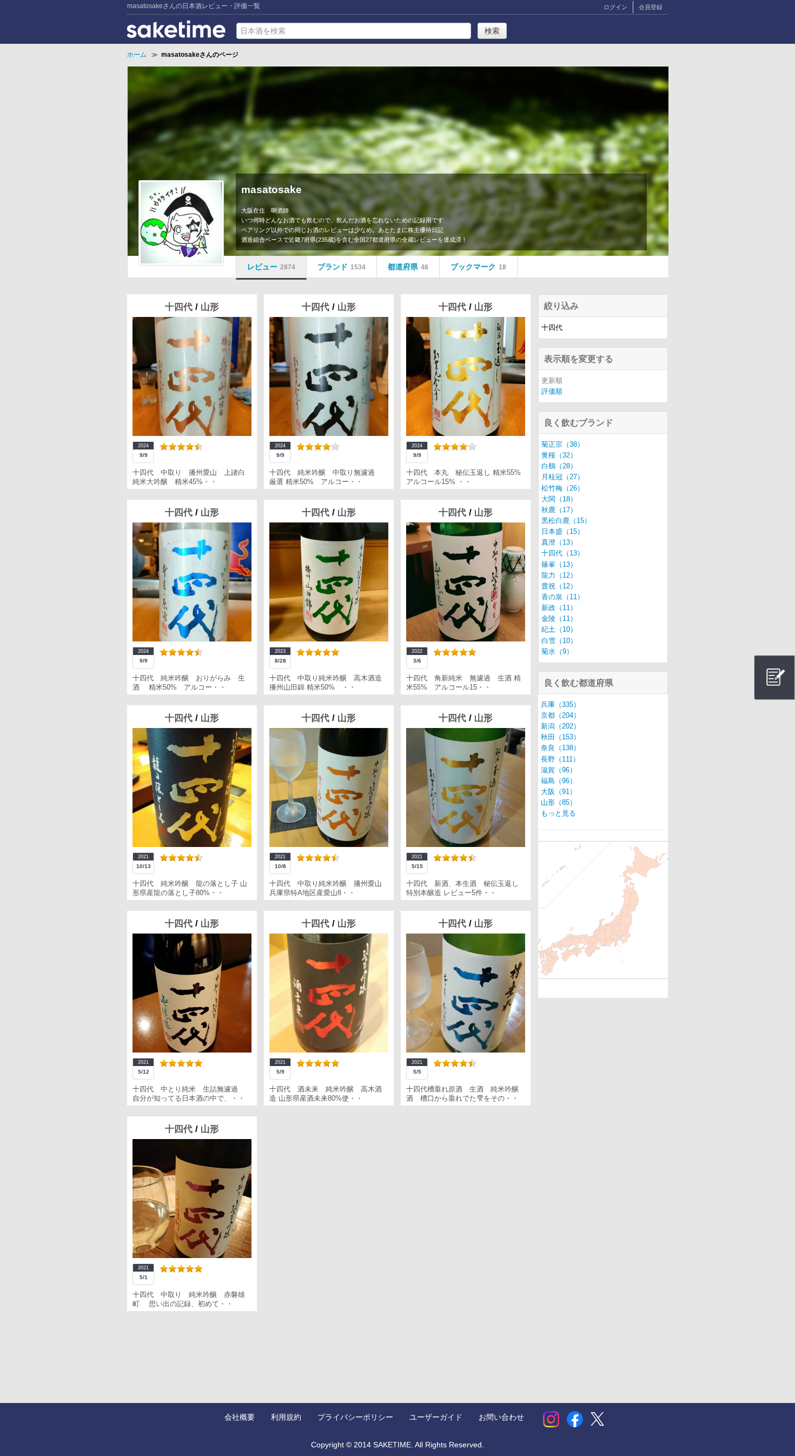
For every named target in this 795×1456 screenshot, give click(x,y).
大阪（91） (559, 792)
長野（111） (560, 759)
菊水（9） (557, 652)
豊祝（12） (559, 586)
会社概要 (239, 1417)
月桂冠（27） (562, 477)
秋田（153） (560, 737)
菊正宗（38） (562, 444)
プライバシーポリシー (355, 1417)
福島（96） (559, 781)
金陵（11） (559, 619)
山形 (210, 307)
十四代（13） (562, 553)
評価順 (551, 391)
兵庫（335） (560, 705)
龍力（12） (559, 575)
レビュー (271, 266)
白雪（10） (559, 641)
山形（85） (559, 802)
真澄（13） (559, 542)
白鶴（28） (559, 466)
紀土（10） (559, 629)
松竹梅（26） (562, 488)
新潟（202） (560, 726)
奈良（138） (560, 748)
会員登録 (650, 7)
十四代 (180, 307)
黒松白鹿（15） (566, 521)
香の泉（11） (562, 597)
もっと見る (558, 813)
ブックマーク (478, 266)
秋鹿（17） (559, 510)
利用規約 (286, 1417)
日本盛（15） (562, 531)
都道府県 (408, 266)
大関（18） (559, 499)
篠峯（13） (559, 564)
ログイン (615, 7)
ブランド (341, 266)
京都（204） (560, 715)
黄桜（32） (559, 455)
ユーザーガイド (435, 1417)
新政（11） (559, 608)
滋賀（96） (559, 770)
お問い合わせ (501, 1417)
